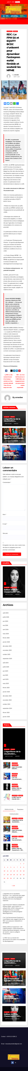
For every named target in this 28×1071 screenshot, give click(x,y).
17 (4, 874)
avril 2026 (5, 629)
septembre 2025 (7, 658)
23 (23, 874)
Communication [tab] (14, 814)
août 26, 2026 (9, 594)
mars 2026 (6, 633)
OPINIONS (12, 416)
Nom (4, 514)
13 (14, 871)
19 (11, 874)
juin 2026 (5, 621)
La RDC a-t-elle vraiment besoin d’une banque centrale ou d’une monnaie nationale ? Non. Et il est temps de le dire (8, 381)
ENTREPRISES (15, 765)
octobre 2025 (6, 654)
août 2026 (5, 613)
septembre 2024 (7, 708)
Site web (5, 533)
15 (20, 871)
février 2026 (6, 637)
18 (7, 874)
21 (17, 874)
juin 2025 (5, 671)
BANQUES (15, 31)
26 (11, 878)
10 (4, 871)
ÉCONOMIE (14, 775)
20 (14, 874)
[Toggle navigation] (15, 22)
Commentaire (7, 482)
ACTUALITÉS (9, 31)
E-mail (5, 524)
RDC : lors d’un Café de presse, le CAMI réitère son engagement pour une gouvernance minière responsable (19, 381)
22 (20, 874)
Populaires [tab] (20, 809)
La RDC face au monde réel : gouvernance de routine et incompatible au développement (14, 939)
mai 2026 (5, 625)
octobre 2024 (6, 704)
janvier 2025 (6, 691)
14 (17, 871)
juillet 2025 (6, 667)
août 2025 (5, 662)
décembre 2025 (7, 646)
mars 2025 (6, 683)
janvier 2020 (6, 716)
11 (7, 871)
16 (23, 871)
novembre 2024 (7, 700)
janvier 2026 (6, 642)
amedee (16, 74)
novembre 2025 (7, 650)
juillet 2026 (6, 617)
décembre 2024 (7, 696)
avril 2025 (5, 679)
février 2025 (6, 687)
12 (11, 871)
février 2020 (6, 712)
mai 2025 (5, 675)
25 (7, 878)
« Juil (13, 885)
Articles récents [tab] (9, 809)
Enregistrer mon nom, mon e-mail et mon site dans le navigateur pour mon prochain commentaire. (14, 547)
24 (4, 878)
